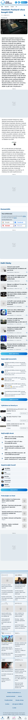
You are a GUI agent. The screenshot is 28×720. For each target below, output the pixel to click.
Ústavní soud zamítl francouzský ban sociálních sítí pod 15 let (16, 268)
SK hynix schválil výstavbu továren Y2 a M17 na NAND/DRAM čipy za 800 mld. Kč (17, 320)
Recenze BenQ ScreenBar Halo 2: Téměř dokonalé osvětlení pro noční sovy (17, 345)
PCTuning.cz (5, 515)
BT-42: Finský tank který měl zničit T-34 (20, 655)
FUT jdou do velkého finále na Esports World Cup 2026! (6, 586)
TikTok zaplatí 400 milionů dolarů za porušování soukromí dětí (6, 621)
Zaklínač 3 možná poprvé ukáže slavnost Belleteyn (7, 670)
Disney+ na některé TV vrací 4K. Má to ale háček (17, 285)
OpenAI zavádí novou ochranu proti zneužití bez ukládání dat (12, 512)
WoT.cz (3, 508)
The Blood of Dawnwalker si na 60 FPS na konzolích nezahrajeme (7, 592)
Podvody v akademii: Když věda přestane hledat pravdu (6, 628)
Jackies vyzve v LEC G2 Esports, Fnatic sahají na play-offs (6, 649)
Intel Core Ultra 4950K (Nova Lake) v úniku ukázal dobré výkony (16, 311)
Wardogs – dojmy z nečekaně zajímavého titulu (10, 525)
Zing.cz (3, 519)
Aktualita (7, 6)
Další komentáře (14, 399)
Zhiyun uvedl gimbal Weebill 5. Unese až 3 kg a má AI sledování (20, 671)
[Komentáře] (25, 15)
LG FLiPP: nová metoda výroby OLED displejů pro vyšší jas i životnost (16, 302)
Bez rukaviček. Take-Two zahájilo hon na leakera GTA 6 (21, 598)
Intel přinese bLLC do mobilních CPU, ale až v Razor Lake (17, 336)
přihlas (24, 216)
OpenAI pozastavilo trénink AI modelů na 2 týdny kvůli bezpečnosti (16, 329)
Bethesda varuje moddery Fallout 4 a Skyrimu (5, 680)
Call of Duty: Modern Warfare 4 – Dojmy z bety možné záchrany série (20, 626)
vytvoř (15, 217)
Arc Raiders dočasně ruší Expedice (11, 518)
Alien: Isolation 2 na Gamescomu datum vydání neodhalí (11, 500)
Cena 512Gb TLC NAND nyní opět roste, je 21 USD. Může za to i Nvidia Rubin (17, 277)
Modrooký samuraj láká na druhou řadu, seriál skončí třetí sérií (20, 586)
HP (16, 6)
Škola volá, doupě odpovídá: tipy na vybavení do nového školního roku (19, 685)
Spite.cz (4, 502)
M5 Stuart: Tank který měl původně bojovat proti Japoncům (11, 506)
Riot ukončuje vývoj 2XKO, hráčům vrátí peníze (7, 654)
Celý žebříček (14, 489)
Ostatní (12, 6)
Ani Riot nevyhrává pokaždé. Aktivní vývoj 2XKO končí (20, 592)
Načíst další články (14, 353)
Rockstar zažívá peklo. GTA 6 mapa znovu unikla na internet (7, 598)
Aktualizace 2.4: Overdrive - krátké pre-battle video (20, 650)
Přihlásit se (24, 2)
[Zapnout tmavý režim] (19, 2)
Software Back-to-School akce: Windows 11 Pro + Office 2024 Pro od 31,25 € (20, 678)
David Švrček (10, 349)
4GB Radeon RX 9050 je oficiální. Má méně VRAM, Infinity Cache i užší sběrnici (17, 294)
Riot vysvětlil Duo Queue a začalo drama (6, 643)
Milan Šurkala (10, 272)
